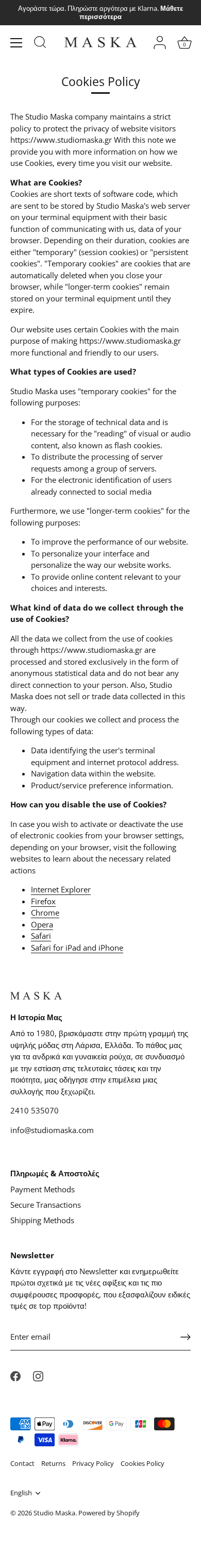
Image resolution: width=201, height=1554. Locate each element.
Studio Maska (54, 1512)
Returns (53, 1463)
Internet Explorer (61, 889)
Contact (22, 1463)
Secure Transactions (45, 1205)
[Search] (40, 43)
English (21, 1493)
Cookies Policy (142, 1463)
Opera (42, 924)
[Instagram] (38, 1375)
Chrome (45, 912)
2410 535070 (34, 1110)
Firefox (43, 901)
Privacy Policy (93, 1463)
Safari (41, 936)
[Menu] (16, 42)
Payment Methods (42, 1189)
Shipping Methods (42, 1220)
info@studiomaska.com (52, 1130)
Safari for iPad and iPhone (77, 947)
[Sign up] (185, 1337)
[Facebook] (15, 1375)
